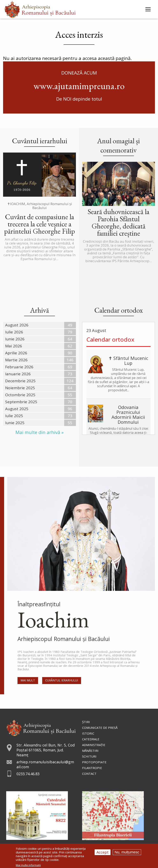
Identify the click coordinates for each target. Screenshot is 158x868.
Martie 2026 (16, 360)
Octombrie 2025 (20, 394)
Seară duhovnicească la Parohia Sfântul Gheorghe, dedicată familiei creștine (118, 222)
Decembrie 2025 (20, 380)
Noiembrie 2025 (20, 387)
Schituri (89, 756)
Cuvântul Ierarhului (61, 680)
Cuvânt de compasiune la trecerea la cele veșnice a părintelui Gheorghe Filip (39, 224)
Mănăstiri (90, 751)
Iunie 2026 (14, 339)
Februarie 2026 (19, 367)
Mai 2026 (13, 346)
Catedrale (90, 739)
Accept (102, 852)
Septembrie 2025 (21, 401)
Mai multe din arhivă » (39, 432)
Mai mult (28, 680)
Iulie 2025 (14, 415)
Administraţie (93, 745)
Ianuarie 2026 (18, 374)
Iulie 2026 (14, 332)
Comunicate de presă (99, 728)
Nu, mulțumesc (127, 852)
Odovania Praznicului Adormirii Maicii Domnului (128, 414)
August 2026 (16, 325)
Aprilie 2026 (16, 353)
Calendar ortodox (110, 339)
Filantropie (92, 768)
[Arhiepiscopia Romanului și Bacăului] (41, 727)
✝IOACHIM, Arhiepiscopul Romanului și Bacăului (39, 205)
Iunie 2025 (14, 422)
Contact (89, 774)
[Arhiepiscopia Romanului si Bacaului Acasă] (40, 9)
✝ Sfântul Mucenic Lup (128, 360)
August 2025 (16, 408)
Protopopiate (94, 762)
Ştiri (86, 722)
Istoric (88, 733)
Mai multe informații (28, 865)
